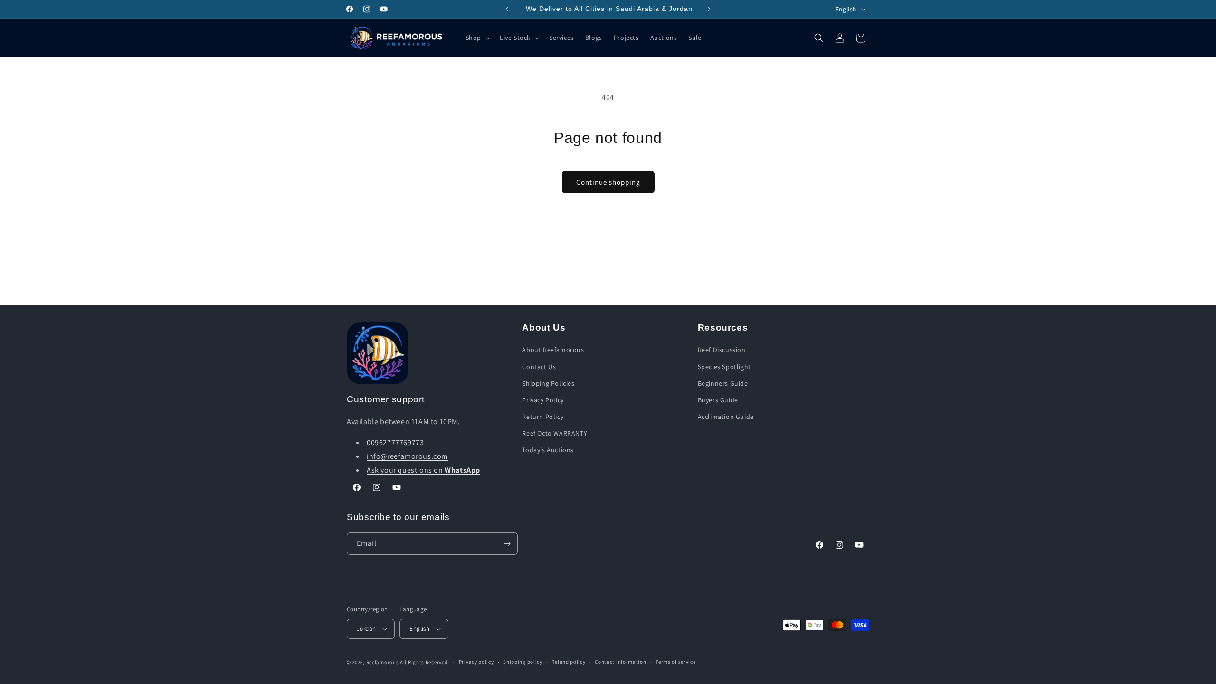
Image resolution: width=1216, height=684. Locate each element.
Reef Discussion (722, 349)
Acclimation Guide (726, 416)
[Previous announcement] (506, 9)
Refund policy (568, 661)
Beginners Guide (723, 383)
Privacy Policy (542, 400)
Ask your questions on (423, 470)
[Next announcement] (709, 9)
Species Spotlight (724, 366)
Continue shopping (608, 182)
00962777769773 (395, 442)
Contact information (620, 661)
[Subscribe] (506, 543)
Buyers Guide (718, 400)
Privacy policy (476, 661)
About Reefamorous (553, 349)
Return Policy (542, 416)
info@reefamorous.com (407, 456)
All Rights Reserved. (424, 662)
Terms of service (675, 661)
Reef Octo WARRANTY (554, 433)
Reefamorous (382, 662)
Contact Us (539, 366)
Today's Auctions (548, 450)
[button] (477, 38)
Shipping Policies (548, 383)
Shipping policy (522, 661)
